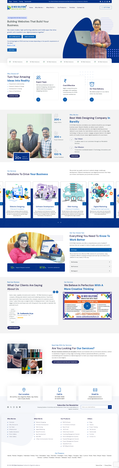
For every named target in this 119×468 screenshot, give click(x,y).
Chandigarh (60, 455)
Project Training (93, 427)
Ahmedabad (43, 455)
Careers (15, 1)
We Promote (74, 266)
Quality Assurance (14, 432)
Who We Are (39, 7)
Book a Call (11, 45)
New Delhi (53, 455)
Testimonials (27, 1)
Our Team (11, 427)
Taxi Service (92, 429)
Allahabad (64, 457)
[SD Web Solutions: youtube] (109, 1)
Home (31, 7)
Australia (74, 457)
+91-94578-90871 (59, 398)
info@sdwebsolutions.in (95, 397)
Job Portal (65, 429)
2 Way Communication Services (44, 439)
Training (21, 1)
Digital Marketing (100, 206)
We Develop (74, 262)
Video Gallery (12, 436)
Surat (66, 455)
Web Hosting (73, 206)
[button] (87, 306)
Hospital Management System (71, 439)
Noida (90, 455)
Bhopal (99, 455)
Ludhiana (45, 457)
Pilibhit (79, 457)
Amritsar (40, 457)
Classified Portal (67, 443)
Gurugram (76, 455)
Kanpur (104, 455)
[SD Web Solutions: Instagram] (104, 1)
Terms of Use (99, 465)
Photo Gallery (13, 434)
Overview (11, 422)
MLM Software (67, 422)
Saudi (69, 457)
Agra (81, 455)
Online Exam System (68, 432)
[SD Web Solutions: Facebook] (100, 1)
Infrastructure (13, 429)
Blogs (10, 1)
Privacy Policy (108, 465)
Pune (37, 455)
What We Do (50, 7)
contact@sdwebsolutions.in (95, 398)
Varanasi (109, 455)
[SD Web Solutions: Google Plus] (107, 1)
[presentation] (58, 222)
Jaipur (48, 455)
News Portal (66, 427)
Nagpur (71, 455)
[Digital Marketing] (101, 192)
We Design (74, 250)
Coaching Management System (71, 434)
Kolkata (33, 455)
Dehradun (58, 457)
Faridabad (51, 457)
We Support (74, 271)
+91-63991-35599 (59, 397)
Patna (94, 455)
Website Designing (17, 206)
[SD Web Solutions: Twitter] (102, 1)
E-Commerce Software (69, 424)
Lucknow (85, 455)
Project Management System (70, 441)
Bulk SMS (38, 436)
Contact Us (80, 7)
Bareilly (9, 455)
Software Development (45, 206)
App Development (41, 434)
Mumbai (14, 455)
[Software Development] (45, 192)
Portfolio (72, 7)
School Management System (70, 436)
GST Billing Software (68, 446)
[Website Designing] (18, 192)
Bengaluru (20, 455)
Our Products (62, 7)
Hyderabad (27, 455)
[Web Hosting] (73, 192)
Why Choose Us (13, 424)
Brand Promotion (40, 432)
